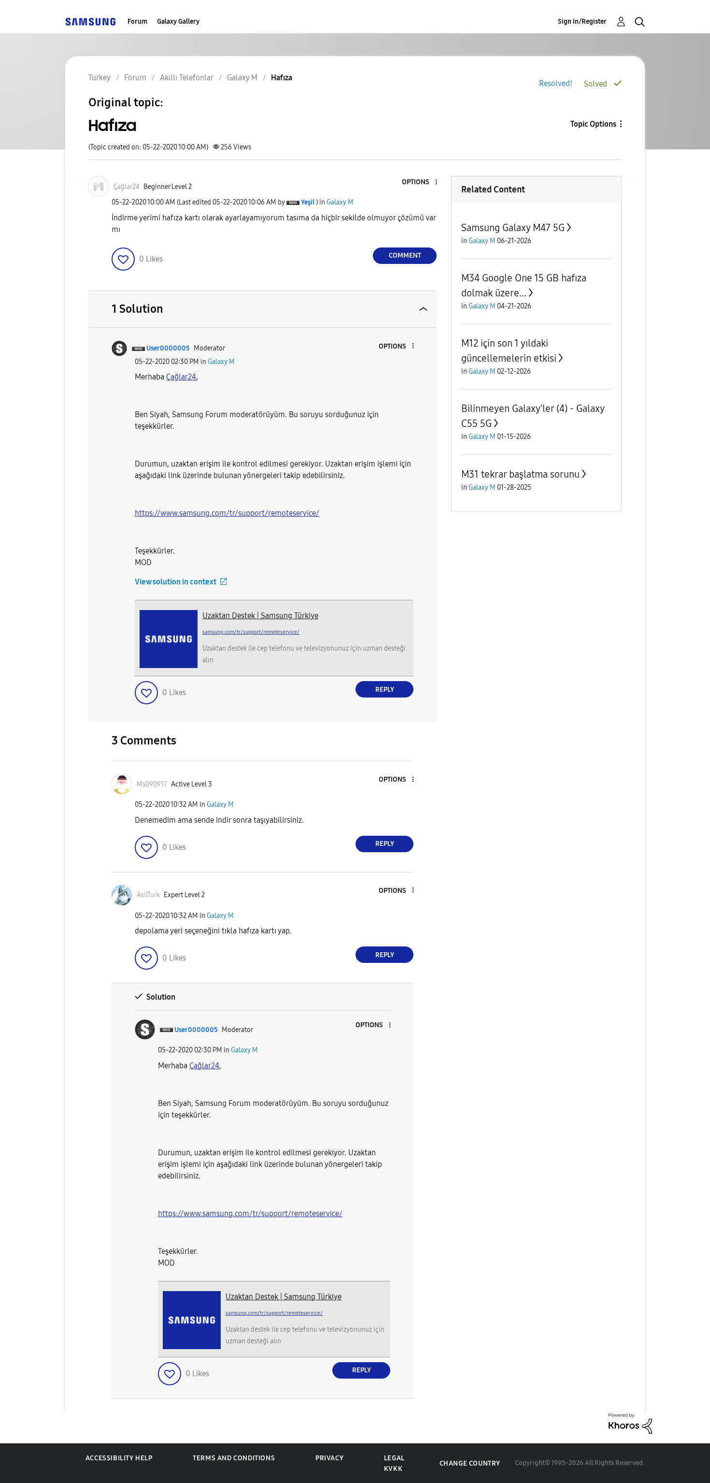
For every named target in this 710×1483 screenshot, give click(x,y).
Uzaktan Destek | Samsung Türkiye (260, 615)
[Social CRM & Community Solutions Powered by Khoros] (630, 1422)
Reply (384, 689)
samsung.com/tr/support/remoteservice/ (250, 632)
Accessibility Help (119, 1458)
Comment (405, 255)
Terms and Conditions (234, 1458)
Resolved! (555, 83)
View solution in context (175, 581)
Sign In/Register (582, 21)
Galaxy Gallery (178, 21)
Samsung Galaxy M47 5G (513, 227)
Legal (394, 1458)
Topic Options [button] (593, 124)
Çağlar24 (181, 376)
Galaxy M (340, 202)
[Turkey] (90, 21)
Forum (137, 21)
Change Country (470, 1463)
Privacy (329, 1458)
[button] (420, 182)
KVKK (393, 1469)
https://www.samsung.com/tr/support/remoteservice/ (227, 513)
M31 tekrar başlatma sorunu (520, 474)
